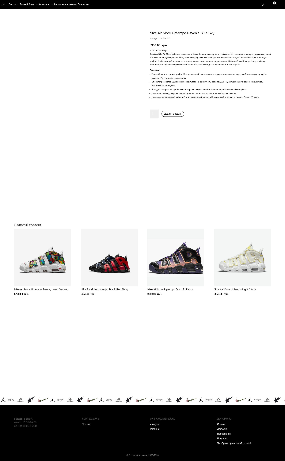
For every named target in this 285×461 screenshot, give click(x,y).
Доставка (222, 429)
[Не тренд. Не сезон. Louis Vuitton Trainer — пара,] (229, 346)
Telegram (154, 429)
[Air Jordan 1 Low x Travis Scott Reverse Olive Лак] (114, 346)
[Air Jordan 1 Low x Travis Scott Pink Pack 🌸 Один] (114, 379)
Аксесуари (44, 4)
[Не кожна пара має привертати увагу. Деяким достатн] (56, 379)
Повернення (224, 433)
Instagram (155, 424)
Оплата (221, 424)
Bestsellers (83, 4)
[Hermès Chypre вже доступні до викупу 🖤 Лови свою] (171, 379)
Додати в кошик (172, 114)
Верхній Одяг (27, 4)
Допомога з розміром (65, 4)
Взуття (12, 4)
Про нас (86, 424)
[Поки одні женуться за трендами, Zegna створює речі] (171, 346)
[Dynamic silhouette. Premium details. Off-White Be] (229, 379)
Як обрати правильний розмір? (234, 443)
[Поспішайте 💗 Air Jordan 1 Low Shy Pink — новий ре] (56, 346)
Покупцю (222, 438)
